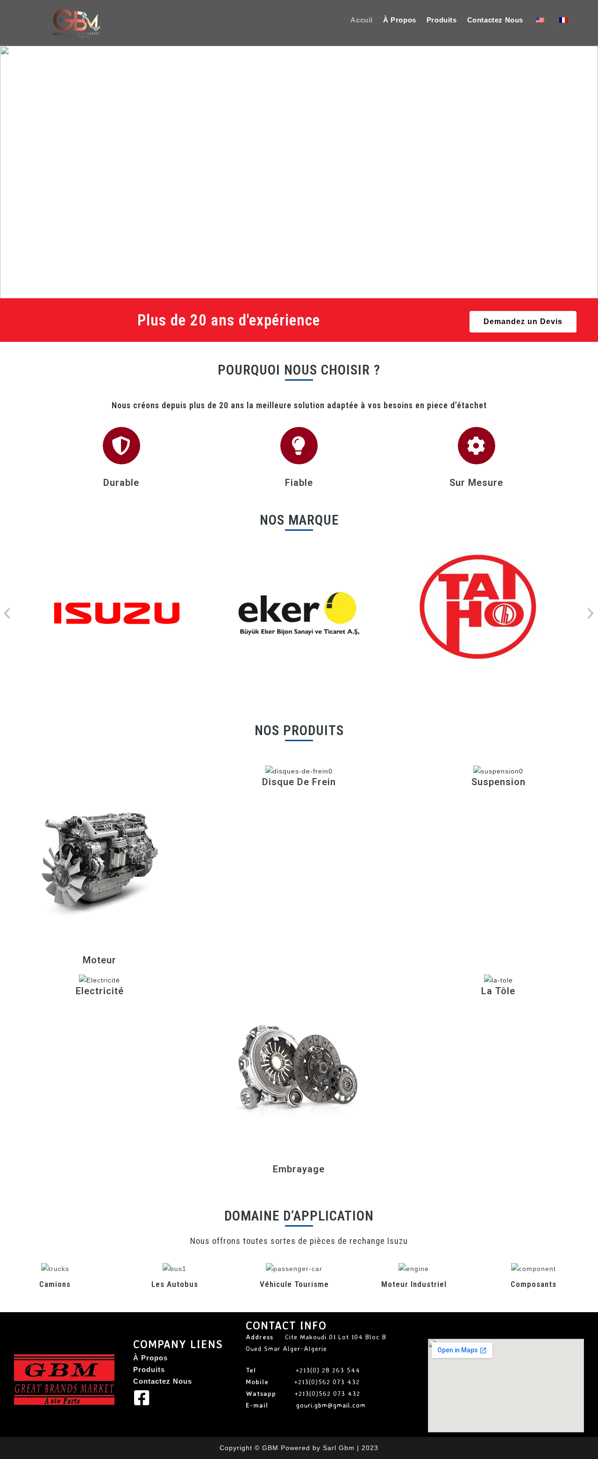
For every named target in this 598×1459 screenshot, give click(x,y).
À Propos (150, 1358)
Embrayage (299, 1169)
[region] (299, 172)
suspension (498, 781)
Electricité (100, 991)
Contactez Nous (162, 1381)
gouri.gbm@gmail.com (331, 1405)
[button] (9, 172)
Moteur (99, 960)
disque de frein (299, 781)
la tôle (498, 991)
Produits (149, 1369)
